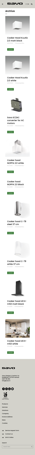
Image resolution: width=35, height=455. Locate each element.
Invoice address (7, 417)
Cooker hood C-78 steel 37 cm (16, 223)
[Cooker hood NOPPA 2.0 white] (17, 147)
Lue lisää (10, 49)
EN (28, 4)
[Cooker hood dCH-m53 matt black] (17, 288)
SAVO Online (9, 437)
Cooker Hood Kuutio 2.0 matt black (17, 39)
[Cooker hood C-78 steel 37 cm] (17, 209)
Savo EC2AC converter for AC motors (15, 120)
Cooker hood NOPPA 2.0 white (15, 162)
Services (5, 407)
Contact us (9, 434)
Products (5, 404)
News (4, 420)
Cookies (4, 423)
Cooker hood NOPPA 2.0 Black (15, 183)
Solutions (5, 410)
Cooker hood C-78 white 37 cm (16, 263)
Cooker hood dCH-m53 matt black (17, 302)
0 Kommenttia (19, 43)
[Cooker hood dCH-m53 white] (17, 328)
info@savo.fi (6, 381)
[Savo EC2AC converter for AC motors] (17, 105)
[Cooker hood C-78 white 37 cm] (17, 248)
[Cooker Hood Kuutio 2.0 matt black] (17, 25)
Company (5, 414)
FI (26, 4)
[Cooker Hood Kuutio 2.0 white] (17, 65)
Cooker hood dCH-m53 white (17, 342)
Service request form (12, 430)
